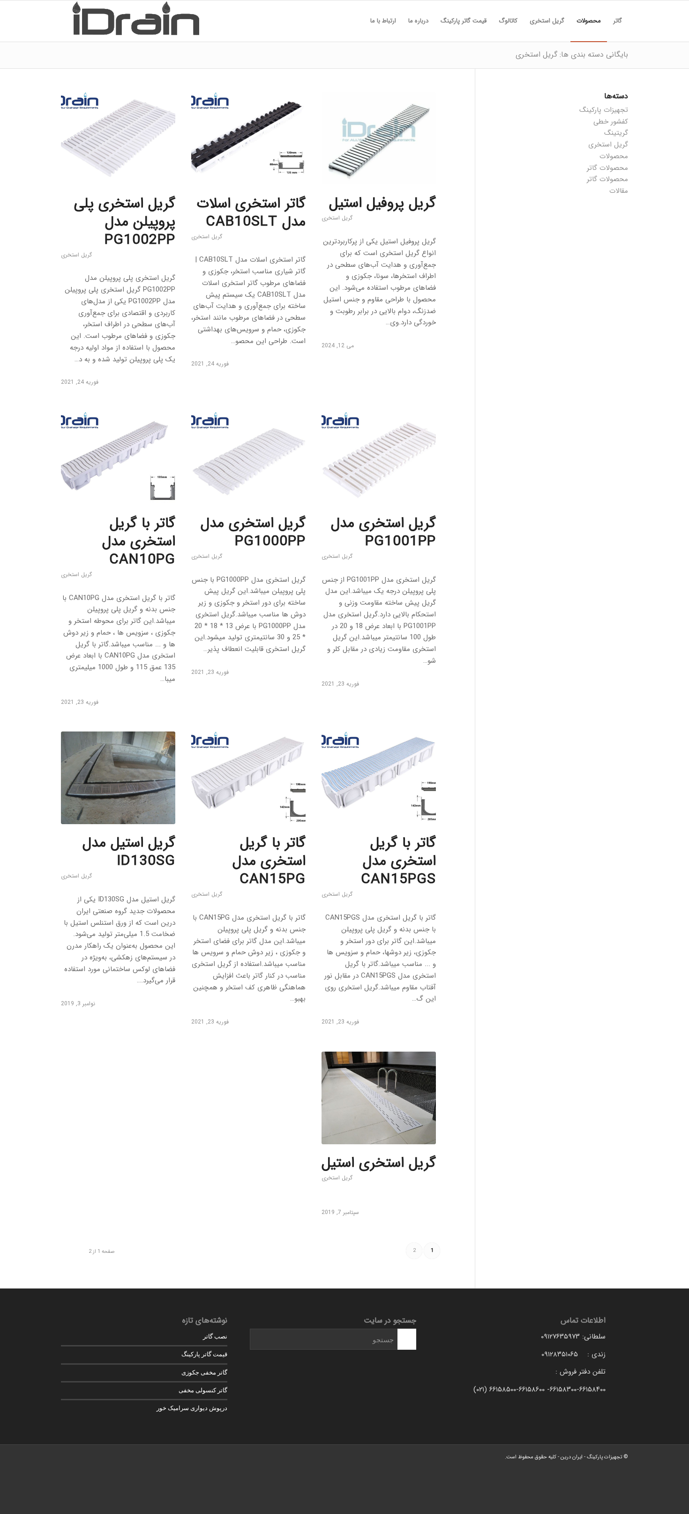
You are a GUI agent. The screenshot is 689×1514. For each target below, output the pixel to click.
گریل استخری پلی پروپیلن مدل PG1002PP (124, 222)
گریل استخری (337, 217)
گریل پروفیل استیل (382, 203)
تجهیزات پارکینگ (603, 110)
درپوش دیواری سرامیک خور (192, 1408)
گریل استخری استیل (379, 1163)
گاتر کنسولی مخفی (203, 1390)
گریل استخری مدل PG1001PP (383, 532)
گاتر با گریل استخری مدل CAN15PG (269, 861)
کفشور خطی (610, 121)
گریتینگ (616, 133)
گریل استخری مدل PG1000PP (253, 532)
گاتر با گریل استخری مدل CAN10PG (138, 541)
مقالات (618, 191)
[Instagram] (68, 1456)
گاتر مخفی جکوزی (204, 1372)
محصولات (613, 156)
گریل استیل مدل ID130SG (128, 852)
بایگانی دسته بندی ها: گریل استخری (572, 54)
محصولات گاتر (607, 168)
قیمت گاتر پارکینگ (204, 1354)
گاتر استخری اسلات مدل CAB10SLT (251, 213)
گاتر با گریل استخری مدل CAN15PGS (398, 861)
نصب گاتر (215, 1336)
